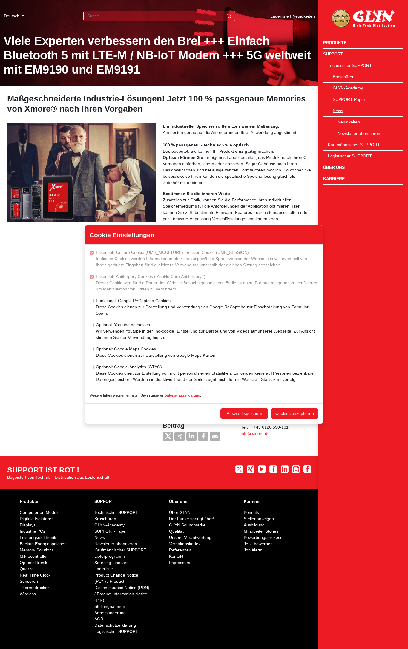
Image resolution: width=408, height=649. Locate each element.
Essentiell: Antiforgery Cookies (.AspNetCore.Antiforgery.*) (206, 282)
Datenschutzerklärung (182, 395)
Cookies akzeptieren (294, 413)
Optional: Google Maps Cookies (155, 352)
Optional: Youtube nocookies (205, 331)
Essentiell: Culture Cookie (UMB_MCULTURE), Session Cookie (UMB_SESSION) (201, 258)
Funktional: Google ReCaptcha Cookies (203, 307)
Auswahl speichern (244, 413)
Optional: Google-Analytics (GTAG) (205, 373)
